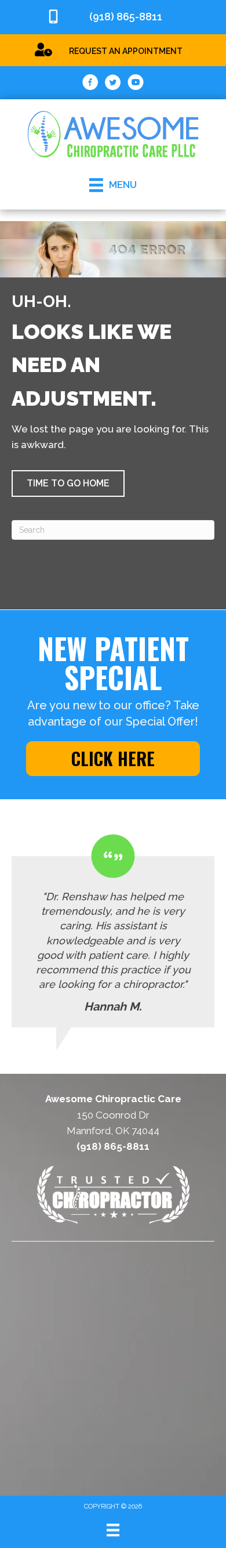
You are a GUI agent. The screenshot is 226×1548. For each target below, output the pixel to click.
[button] (68, 483)
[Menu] (113, 1530)
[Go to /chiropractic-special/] (113, 49)
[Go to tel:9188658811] (113, 17)
